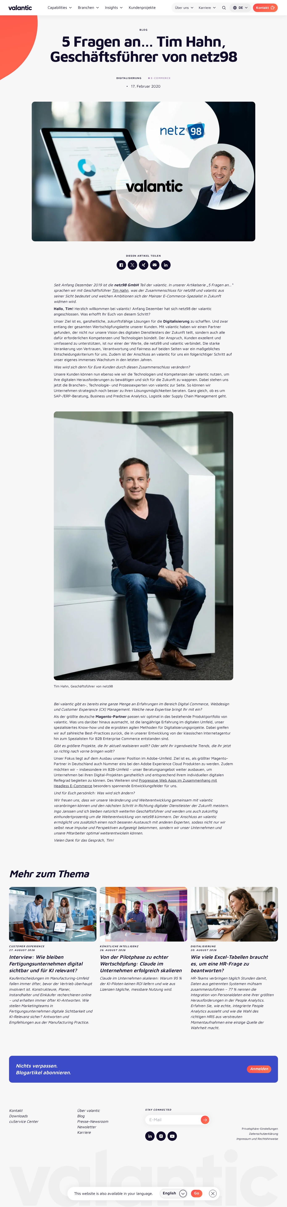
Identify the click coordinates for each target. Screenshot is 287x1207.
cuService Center (23, 1121)
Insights (111, 7)
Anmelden (259, 1068)
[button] (240, 8)
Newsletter (86, 1127)
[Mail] (154, 265)
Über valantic (88, 1110)
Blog (80, 1116)
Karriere (205, 7)
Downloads (18, 1116)
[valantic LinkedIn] (166, 265)
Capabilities (57, 7)
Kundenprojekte (142, 7)
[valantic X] (132, 265)
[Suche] (224, 8)
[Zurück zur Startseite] (20, 8)
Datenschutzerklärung (263, 1133)
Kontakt (262, 7)
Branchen (86, 7)
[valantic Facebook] (121, 265)
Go (196, 1193)
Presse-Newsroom (92, 1121)
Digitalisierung (129, 78)
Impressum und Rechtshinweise (257, 1138)
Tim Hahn (120, 290)
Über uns (182, 7)
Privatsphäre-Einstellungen (260, 1128)
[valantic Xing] (143, 265)
